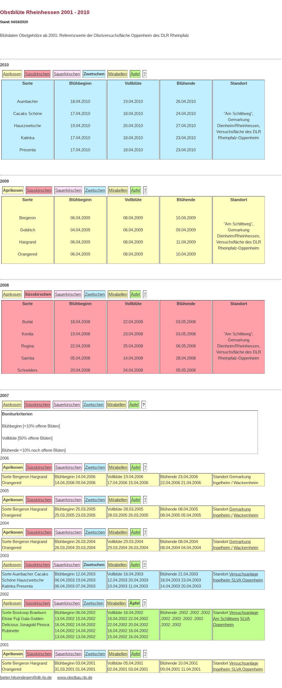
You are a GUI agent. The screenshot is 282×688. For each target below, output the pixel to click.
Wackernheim (246, 515)
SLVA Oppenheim (247, 580)
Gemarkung (240, 509)
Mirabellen (117, 74)
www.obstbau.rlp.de (74, 677)
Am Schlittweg (226, 618)
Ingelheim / (223, 515)
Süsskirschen (37, 74)
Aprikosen (12, 74)
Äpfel (135, 74)
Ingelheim (222, 580)
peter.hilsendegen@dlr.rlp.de (26, 677)
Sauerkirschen (67, 74)
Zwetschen (95, 190)
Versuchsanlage (243, 574)
